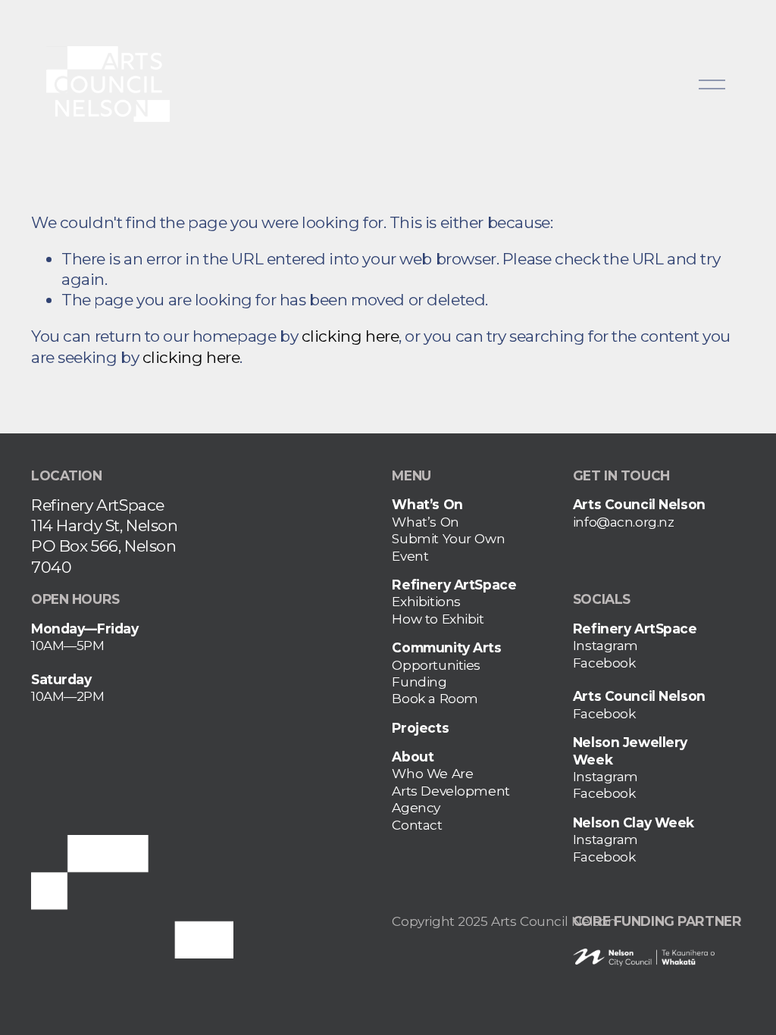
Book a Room (434, 698)
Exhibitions (426, 601)
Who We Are (432, 773)
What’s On (425, 522)
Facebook (604, 663)
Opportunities (436, 665)
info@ (591, 522)
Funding (419, 681)
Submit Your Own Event (448, 546)
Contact (417, 825)
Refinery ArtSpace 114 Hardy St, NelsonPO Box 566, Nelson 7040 (104, 536)
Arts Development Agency (450, 799)
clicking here (350, 336)
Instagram (605, 645)
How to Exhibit (437, 619)
